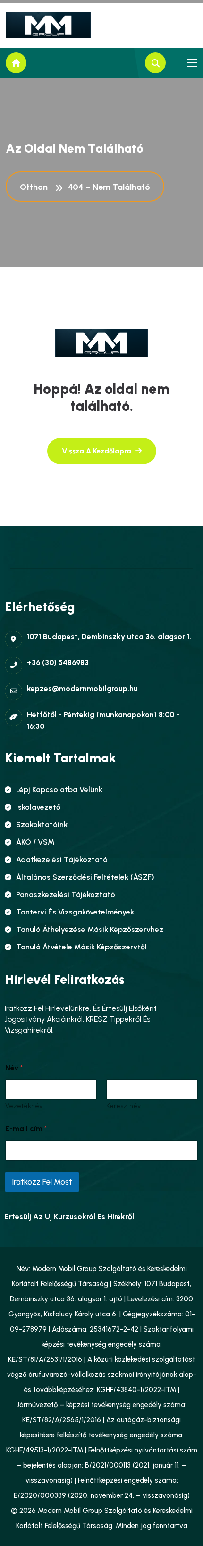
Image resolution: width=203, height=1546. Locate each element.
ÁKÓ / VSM (35, 841)
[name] (48, 25)
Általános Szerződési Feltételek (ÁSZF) (85, 876)
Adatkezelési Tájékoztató (62, 859)
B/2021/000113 (108, 1465)
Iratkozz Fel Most (42, 1182)
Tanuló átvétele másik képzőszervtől (81, 946)
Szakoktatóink (42, 824)
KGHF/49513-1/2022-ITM (44, 1450)
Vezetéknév (23, 1106)
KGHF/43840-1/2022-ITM (136, 1389)
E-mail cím (26, 1128)
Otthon (35, 187)
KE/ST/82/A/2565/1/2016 (61, 1420)
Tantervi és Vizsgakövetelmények (75, 911)
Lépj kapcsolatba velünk (59, 789)
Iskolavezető (38, 807)
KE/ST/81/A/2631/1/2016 (45, 1359)
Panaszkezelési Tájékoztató (65, 894)
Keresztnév (123, 1106)
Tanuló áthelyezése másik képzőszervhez (89, 929)
